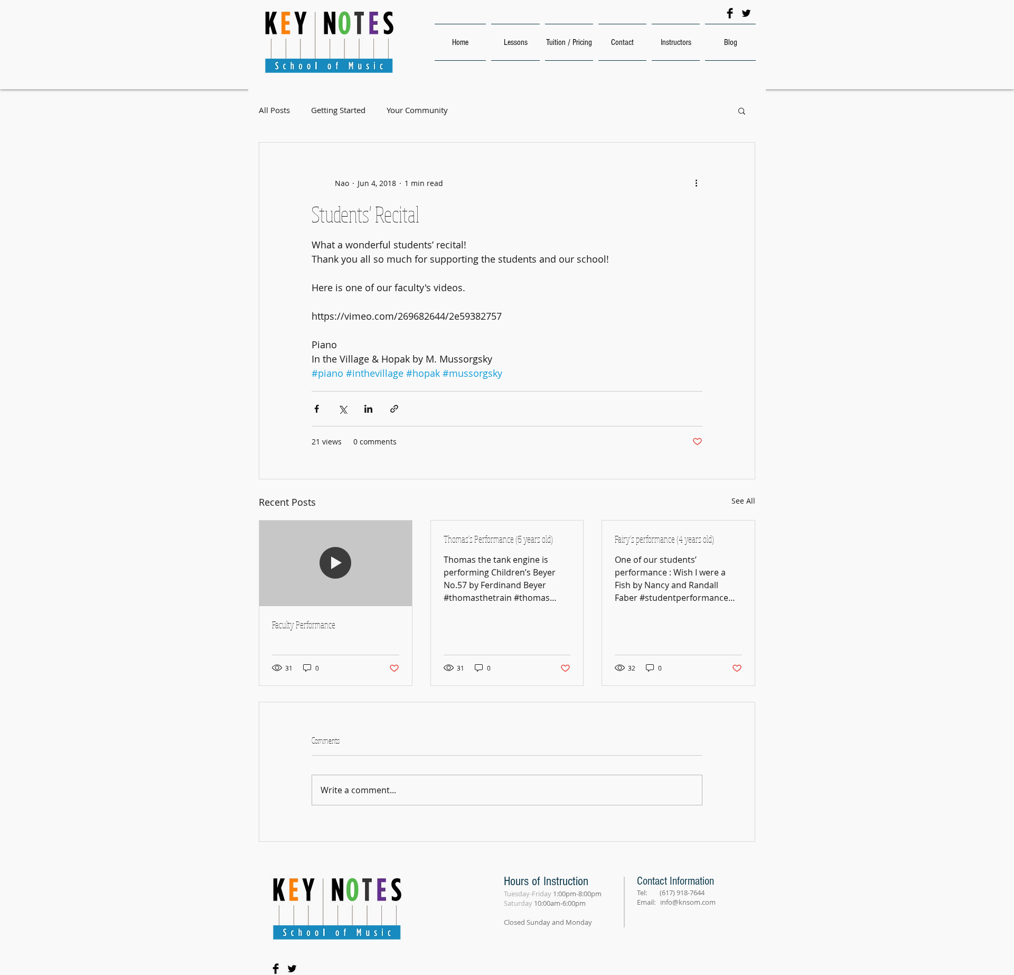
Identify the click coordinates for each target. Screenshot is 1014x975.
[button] (742, 110)
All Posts (274, 110)
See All (743, 501)
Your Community (417, 110)
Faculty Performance (303, 624)
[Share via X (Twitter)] (342, 409)
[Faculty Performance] (335, 563)
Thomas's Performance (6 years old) (498, 539)
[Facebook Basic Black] (730, 13)
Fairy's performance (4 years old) (664, 539)
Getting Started (338, 110)
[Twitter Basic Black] (746, 13)
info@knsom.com (688, 902)
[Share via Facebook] (317, 409)
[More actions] (696, 183)
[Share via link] (394, 409)
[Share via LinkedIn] (368, 409)
